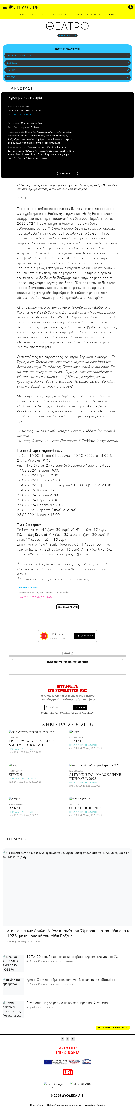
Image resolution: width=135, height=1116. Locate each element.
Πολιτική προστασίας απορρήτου (64, 1105)
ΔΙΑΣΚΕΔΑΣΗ (98, 14)
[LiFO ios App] (80, 1085)
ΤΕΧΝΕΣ (69, 14)
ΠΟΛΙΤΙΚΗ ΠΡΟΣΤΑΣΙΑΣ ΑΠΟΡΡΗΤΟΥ (76, 712)
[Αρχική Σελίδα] (11, 7)
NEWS (22, 14)
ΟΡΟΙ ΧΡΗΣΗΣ (47, 712)
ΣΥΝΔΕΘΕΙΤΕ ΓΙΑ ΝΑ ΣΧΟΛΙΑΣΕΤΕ (67, 662)
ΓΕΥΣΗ (32, 14)
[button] (4, 7)
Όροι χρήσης (36, 1105)
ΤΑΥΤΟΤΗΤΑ (67, 1048)
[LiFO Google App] (54, 1085)
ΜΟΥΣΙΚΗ (82, 14)
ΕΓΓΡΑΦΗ (80, 707)
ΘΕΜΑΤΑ (16, 839)
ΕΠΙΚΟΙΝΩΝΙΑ (67, 1052)
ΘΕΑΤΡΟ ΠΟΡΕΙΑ (22, 114)
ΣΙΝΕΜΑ (44, 14)
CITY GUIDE (26, 7)
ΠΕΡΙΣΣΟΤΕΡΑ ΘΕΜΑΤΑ (114, 1027)
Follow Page (84, 636)
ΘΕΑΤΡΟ (57, 14)
